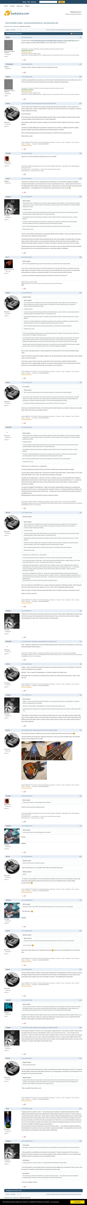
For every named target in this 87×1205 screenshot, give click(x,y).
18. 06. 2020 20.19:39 (27, 37)
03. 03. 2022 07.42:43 (27, 825)
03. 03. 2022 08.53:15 (27, 900)
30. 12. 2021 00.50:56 (27, 153)
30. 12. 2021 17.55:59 (27, 382)
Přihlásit (27, 6)
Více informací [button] (54, 1202)
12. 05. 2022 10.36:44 (27, 1000)
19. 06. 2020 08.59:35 (27, 64)
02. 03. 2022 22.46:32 (27, 730)
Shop (24, 2)
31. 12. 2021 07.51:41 (26, 610)
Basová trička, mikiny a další (51, 22)
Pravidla (12, 6)
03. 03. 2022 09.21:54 (27, 930)
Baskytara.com (75, 12)
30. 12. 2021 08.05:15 (27, 196)
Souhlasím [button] (77, 1202)
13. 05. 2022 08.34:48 (27, 1141)
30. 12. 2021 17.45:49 (27, 292)
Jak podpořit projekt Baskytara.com (33, 22)
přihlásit (63, 29)
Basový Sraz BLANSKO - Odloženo (14, 22)
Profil (22, 285)
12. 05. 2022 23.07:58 (27, 1108)
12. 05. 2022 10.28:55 (27, 969)
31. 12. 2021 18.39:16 (26, 695)
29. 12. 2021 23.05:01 (27, 103)
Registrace (20, 6)
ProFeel (23, 843)
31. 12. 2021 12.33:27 (26, 641)
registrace (78, 29)
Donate (33, 2)
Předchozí (13, 29)
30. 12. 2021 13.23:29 (27, 257)
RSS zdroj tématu (77, 33)
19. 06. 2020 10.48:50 (27, 76)
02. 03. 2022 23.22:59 (27, 796)
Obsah (6, 6)
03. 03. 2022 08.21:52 (27, 856)
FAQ (28, 2)
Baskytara (16, 26)
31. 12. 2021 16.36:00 (27, 664)
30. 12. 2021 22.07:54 (27, 512)
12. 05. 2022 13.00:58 (27, 1027)
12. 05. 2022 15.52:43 (27, 1058)
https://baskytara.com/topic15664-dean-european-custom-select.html (54, 40)
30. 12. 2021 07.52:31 (27, 178)
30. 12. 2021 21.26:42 (27, 427)
